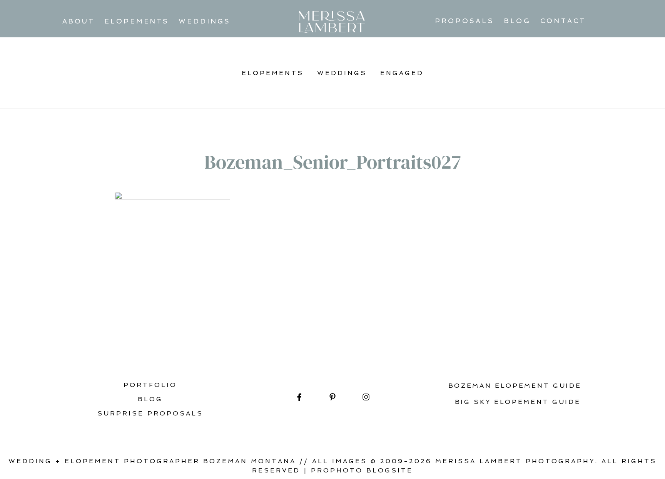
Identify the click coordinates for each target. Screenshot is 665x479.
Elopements (136, 21)
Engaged (402, 73)
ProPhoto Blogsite (362, 470)
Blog (517, 21)
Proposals (464, 21)
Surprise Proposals (150, 413)
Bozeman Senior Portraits (184, 310)
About (78, 21)
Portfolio (150, 385)
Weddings (204, 21)
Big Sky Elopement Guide (518, 401)
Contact (563, 21)
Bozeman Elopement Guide (514, 385)
